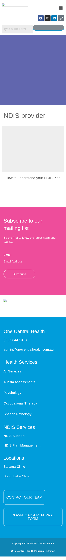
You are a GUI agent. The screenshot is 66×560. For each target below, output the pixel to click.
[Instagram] (48, 18)
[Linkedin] (54, 18)
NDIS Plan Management (22, 445)
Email (9, 255)
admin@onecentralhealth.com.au (29, 349)
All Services (12, 371)
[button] (60, 8)
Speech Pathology (18, 414)
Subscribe (19, 274)
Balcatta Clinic (14, 466)
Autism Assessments (19, 382)
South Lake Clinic (17, 476)
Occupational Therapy (20, 403)
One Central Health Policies (27, 550)
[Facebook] (41, 18)
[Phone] (61, 18)
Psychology (12, 393)
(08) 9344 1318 (15, 340)
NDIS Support (14, 436)
